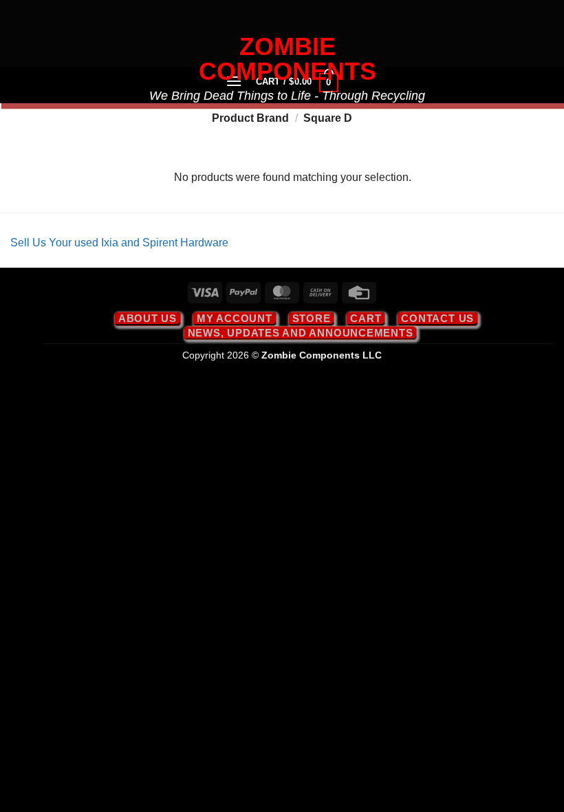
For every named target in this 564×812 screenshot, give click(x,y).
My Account (234, 318)
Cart (365, 318)
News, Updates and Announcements (300, 333)
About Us (147, 318)
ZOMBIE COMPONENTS (287, 59)
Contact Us (437, 318)
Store (311, 318)
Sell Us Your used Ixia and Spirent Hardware (119, 242)
